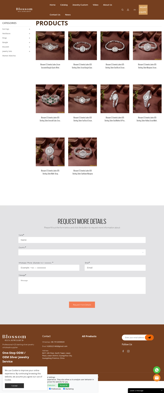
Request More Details (82, 305)
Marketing (69, 389)
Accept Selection (49, 385)
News (68, 15)
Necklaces (6, 33)
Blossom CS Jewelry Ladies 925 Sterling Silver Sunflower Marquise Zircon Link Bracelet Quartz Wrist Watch (82, 172)
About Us (107, 5)
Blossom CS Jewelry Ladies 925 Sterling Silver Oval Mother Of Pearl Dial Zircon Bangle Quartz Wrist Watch (114, 119)
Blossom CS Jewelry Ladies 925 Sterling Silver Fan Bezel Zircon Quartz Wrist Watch (82, 119)
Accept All (63, 385)
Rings (4, 38)
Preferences (56, 389)
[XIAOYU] (156, 370)
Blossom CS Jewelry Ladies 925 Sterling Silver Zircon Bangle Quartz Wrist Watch (82, 66)
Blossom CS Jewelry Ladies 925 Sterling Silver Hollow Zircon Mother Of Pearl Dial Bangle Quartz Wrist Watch (147, 119)
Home (52, 5)
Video (95, 5)
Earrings (5, 29)
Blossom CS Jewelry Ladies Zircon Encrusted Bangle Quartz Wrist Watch (50, 66)
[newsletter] (149, 337)
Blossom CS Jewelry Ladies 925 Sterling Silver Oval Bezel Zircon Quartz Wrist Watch (114, 66)
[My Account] (128, 10)
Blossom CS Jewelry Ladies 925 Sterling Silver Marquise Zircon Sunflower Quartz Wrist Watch (147, 66)
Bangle (5, 42)
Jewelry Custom (80, 5)
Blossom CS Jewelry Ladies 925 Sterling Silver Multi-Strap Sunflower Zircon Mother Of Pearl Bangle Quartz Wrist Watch (50, 172)
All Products (89, 336)
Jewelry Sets (7, 51)
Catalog (64, 5)
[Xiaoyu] (156, 377)
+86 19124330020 (57, 342)
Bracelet (5, 47)
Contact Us (55, 15)
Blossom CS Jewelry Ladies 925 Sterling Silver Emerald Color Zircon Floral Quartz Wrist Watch (50, 119)
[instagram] (129, 350)
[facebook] (123, 350)
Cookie (15, 370)
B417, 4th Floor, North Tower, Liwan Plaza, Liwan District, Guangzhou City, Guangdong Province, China (57, 355)
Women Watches (9, 56)
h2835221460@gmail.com (57, 346)
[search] (122, 10)
